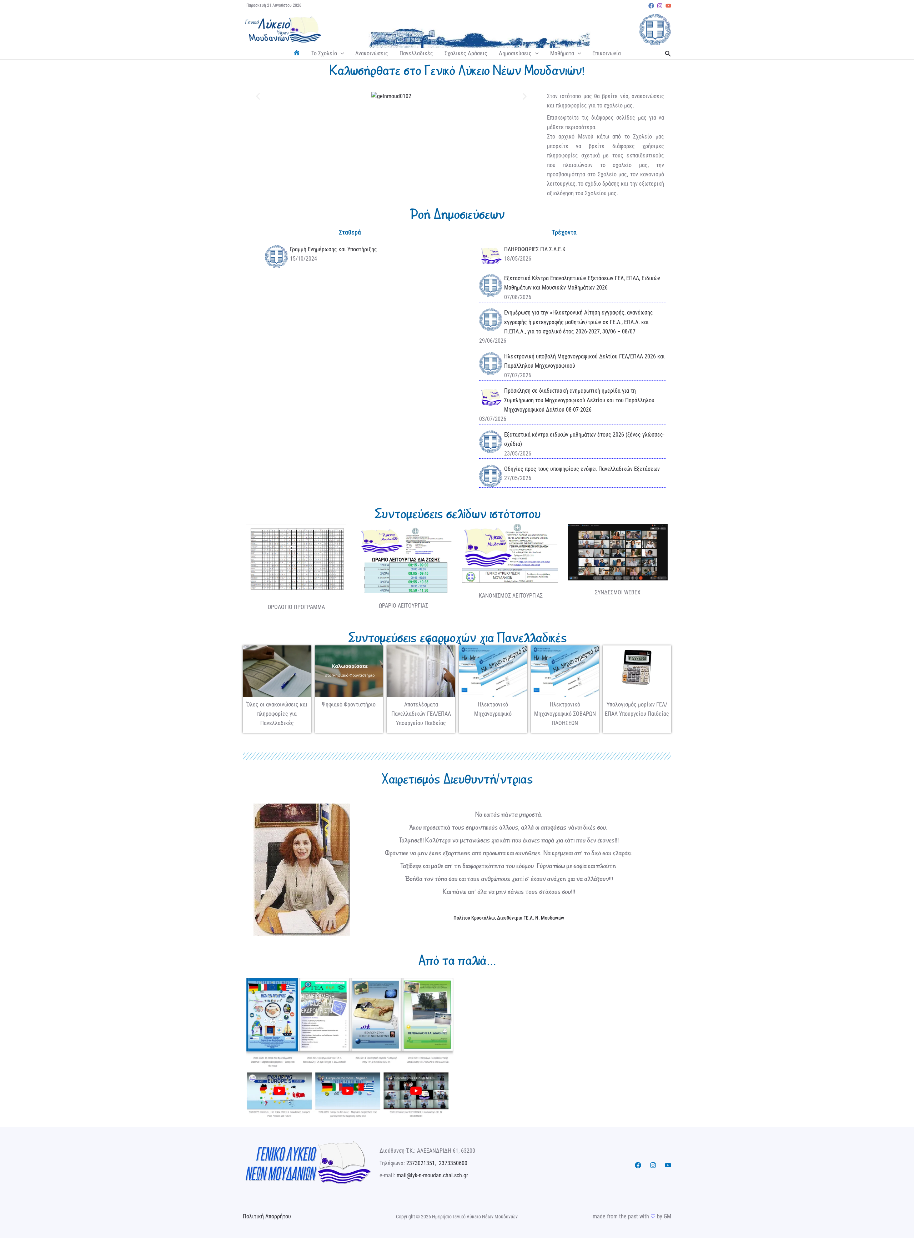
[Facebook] (651, 6)
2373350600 (453, 1163)
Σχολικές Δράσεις (466, 53)
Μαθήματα (562, 53)
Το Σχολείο (324, 53)
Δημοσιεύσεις (515, 53)
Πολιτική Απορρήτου (267, 1216)
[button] (340, 53)
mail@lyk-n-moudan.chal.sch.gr (432, 1175)
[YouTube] (668, 6)
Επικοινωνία (606, 53)
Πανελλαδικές (416, 53)
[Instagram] (660, 6)
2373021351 (420, 1163)
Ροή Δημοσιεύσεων (457, 214)
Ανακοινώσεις (371, 53)
